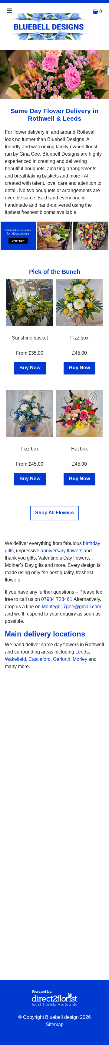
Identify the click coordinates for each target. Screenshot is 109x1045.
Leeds (82, 651)
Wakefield (15, 659)
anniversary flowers (61, 550)
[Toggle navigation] (9, 12)
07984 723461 (56, 599)
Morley (80, 659)
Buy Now (29, 367)
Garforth (61, 659)
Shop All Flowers (54, 512)
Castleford (39, 659)
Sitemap (55, 1024)
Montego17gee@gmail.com (71, 606)
